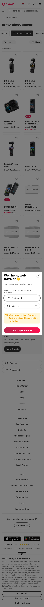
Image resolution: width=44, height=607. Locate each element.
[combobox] (22, 298)
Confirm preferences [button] (22, 330)
